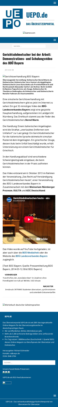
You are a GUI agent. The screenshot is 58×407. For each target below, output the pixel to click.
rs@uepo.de (15, 353)
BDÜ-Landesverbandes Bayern (31, 256)
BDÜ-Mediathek (30, 252)
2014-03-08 (9, 70)
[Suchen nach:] (29, 46)
